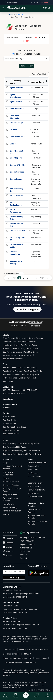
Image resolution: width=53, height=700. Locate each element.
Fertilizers (36, 116)
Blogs (5, 463)
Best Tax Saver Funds (28, 378)
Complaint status (10, 649)
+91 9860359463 (27, 541)
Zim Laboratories (17, 231)
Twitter (9, 556)
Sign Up (46, 8)
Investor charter (41, 658)
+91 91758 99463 (19, 628)
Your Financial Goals (11, 482)
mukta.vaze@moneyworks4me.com (22, 609)
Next (42, 278)
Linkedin (9, 538)
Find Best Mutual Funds (12, 367)
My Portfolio (33, 473)
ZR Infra (13, 130)
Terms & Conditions (40, 649)
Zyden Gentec (16, 102)
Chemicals (36, 123)
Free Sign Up (13, 578)
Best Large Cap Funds (31, 374)
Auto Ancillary (36, 238)
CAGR (34, 390)
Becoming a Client (35, 483)
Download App (12, 2)
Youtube (9, 547)
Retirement (21, 394)
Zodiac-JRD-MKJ (17, 165)
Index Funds (8, 381)
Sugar (36, 109)
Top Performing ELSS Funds (14, 447)
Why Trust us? (34, 493)
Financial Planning (10, 507)
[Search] (26, 695)
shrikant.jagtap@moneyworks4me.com (24, 593)
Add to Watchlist (39, 74)
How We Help (8, 504)
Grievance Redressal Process (15, 658)
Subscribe (44, 2)
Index (38, 54)
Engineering (36, 217)
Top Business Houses (27, 342)
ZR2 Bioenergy (16, 123)
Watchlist (6, 408)
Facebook (10, 543)
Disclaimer (7, 654)
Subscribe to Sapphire (27, 309)
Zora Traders (15, 144)
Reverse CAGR (9, 394)
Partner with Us (26, 548)
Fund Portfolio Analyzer (12, 371)
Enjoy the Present (10, 494)
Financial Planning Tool (37, 463)
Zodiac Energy (16, 179)
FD (9, 390)
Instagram (10, 551)
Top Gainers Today (29, 345)
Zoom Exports (16, 158)
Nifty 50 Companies (11, 348)
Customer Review (35, 497)
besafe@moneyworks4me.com (32, 537)
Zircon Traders (16, 196)
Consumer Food (36, 88)
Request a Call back (27, 544)
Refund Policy (24, 649)
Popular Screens (36, 338)
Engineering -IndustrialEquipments (36, 181)
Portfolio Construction (12, 511)
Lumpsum (16, 390)
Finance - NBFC (36, 144)
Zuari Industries (16, 109)
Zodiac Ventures (17, 172)
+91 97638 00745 (19, 597)
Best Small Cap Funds (33, 371)
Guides (5, 478)
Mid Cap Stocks (9, 355)
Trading (36, 137)
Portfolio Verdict (34, 476)
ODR (31, 658)
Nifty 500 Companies (29, 348)
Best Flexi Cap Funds (11, 374)
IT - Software (36, 158)
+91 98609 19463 (19, 613)
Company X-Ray (35, 466)
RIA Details (35, 326)
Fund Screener (29, 367)
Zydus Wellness (16, 88)
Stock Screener (9, 338)
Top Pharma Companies (12, 359)
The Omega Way (34, 486)
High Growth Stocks (11, 345)
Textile (36, 189)
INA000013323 (18, 325)
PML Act (27, 654)
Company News (9, 342)
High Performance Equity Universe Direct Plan (21, 451)
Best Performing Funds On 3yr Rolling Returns (21, 444)
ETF (36, 261)
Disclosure (17, 654)
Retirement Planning (11, 485)
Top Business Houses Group (14, 427)
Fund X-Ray (33, 470)
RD (24, 390)
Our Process (25, 551)
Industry (17, 54)
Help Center (35, 2)
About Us (23, 555)
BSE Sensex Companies (12, 352)
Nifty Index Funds (10, 378)
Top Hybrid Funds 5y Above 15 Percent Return (22, 454)
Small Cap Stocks (31, 352)
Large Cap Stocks (25, 355)
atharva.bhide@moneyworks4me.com (23, 625)
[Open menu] (3, 8)
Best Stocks (22, 338)
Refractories (36, 210)
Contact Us (24, 558)
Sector (29, 54)
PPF (28, 390)
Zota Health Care (17, 137)
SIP (4, 390)
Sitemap (6, 514)
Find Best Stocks (9, 420)
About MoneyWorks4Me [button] (38, 690)
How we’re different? (36, 490)
